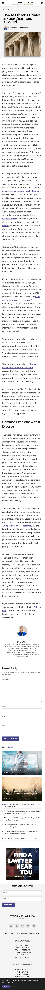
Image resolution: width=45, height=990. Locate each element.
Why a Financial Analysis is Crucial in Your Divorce (21, 838)
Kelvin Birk (22, 642)
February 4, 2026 (9, 772)
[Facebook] (22, 926)
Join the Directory (22, 957)
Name (5, 706)
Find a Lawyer (22, 972)
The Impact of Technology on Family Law (18, 770)
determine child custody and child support (21, 191)
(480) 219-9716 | (10, 933)
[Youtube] (28, 926)
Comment (6, 679)
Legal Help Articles (22, 969)
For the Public (12, 10)
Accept (6, 986)
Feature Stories (22, 945)
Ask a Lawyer (22, 974)
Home (5, 10)
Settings (10, 982)
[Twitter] (34, 926)
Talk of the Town (22, 950)
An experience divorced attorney (17, 525)
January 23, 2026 (10, 798)
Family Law (21, 10)
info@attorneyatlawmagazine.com (28, 933)
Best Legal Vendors (23, 952)
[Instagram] (17, 926)
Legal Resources (22, 955)
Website (5, 726)
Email (4, 716)
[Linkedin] (11, 926)
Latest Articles (22, 947)
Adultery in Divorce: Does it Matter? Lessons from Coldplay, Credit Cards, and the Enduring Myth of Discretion (21, 793)
